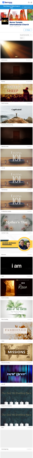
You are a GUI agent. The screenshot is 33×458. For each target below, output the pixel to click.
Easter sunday (5, 297)
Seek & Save (4, 189)
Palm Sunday (4, 319)
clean (2, 341)
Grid (21, 38)
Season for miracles (6, 406)
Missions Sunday (5, 362)
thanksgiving (4, 449)
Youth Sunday (4, 103)
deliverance (4, 60)
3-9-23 (3, 168)
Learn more (27, 7)
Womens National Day (7, 125)
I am (2, 276)
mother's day (4, 233)
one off (3, 384)
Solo (2, 427)
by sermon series (24, 35)
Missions (3, 254)
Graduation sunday (6, 211)
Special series (4, 146)
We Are (3, 81)
